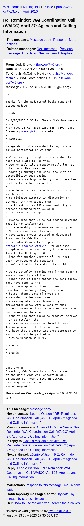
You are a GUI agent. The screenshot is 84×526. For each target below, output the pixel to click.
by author (42, 498)
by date (63, 494)
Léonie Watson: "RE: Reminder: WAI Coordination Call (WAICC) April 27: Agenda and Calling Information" (42, 418)
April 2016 (30, 11)
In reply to (29, 53)
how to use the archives (32, 503)
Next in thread (49, 53)
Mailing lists (31, 7)
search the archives (66, 503)
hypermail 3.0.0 (59, 511)
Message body (40, 39)
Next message (47, 49)
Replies (66, 53)
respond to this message (44, 485)
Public (48, 7)
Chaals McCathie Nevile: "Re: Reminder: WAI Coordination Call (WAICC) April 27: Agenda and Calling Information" (43, 432)
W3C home (11, 7)
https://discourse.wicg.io (26, 245)
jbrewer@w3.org (48, 64)
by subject (25, 498)
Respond (59, 39)
